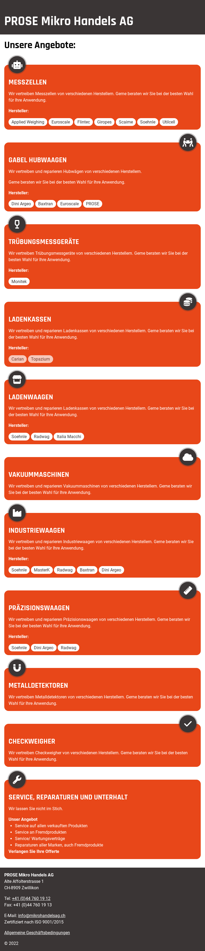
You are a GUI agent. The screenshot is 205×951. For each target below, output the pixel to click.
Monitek (19, 281)
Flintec (83, 122)
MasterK (42, 570)
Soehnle (147, 122)
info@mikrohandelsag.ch (41, 915)
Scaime (126, 122)
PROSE (92, 203)
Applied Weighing (27, 122)
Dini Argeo (21, 203)
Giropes (104, 122)
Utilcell (169, 122)
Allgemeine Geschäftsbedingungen (37, 932)
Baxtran (45, 203)
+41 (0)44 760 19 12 (31, 898)
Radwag (41, 436)
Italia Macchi (69, 436)
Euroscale (61, 122)
